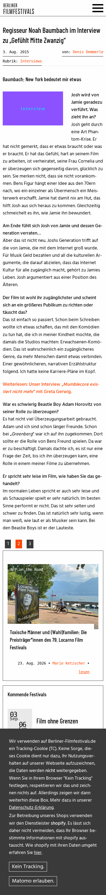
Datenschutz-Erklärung (31, 807)
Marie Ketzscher (68, 663)
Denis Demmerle (88, 52)
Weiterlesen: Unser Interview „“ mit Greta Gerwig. (51, 388)
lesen (84, 672)
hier (38, 852)
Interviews (31, 61)
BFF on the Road (26, 569)
